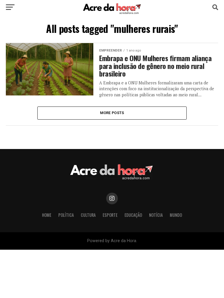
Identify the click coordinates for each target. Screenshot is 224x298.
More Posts (112, 113)
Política (66, 215)
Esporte (110, 215)
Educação (133, 215)
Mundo (176, 215)
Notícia (156, 215)
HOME (46, 215)
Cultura (88, 215)
